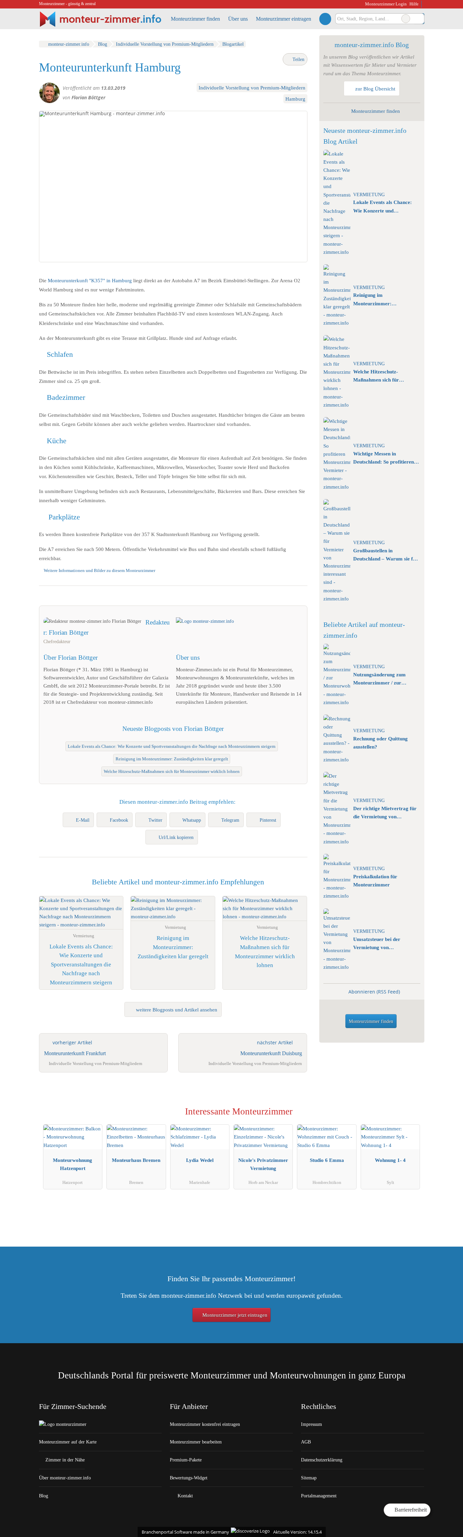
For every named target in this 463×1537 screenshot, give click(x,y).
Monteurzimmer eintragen (283, 19)
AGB (306, 1441)
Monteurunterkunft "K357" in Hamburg (90, 280)
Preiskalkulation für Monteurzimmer (375, 880)
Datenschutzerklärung (321, 1459)
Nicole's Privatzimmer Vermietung (263, 1164)
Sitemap (309, 1477)
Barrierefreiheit (410, 1510)
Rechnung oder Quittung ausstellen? (380, 743)
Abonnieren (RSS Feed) (374, 991)
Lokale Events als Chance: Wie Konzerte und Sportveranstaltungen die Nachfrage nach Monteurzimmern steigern (172, 746)
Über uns (238, 19)
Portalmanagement (319, 1495)
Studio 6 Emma (327, 1160)
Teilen (297, 59)
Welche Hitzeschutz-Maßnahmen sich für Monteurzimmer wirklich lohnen (172, 771)
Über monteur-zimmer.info (65, 1477)
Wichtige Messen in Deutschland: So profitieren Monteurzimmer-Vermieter (383, 458)
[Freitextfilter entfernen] (405, 18)
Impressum (311, 1424)
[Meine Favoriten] (325, 18)
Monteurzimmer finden (195, 19)
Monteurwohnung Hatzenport (72, 1164)
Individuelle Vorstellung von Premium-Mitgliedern (252, 87)
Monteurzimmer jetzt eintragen (234, 1315)
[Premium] (410, 1113)
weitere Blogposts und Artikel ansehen (176, 1009)
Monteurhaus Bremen (136, 1160)
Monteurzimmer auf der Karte (68, 1441)
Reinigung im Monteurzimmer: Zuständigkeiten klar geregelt (172, 759)
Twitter (155, 820)
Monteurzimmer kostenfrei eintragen (205, 1424)
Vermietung (369, 194)
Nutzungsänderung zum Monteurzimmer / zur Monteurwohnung (379, 679)
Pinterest (268, 820)
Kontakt (184, 1495)
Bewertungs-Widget (188, 1477)
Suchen (419, 18)
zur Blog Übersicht (374, 88)
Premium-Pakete (186, 1459)
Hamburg (295, 99)
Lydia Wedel (200, 1160)
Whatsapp (191, 820)
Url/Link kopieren (176, 837)
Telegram (230, 820)
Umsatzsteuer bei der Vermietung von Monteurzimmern (376, 944)
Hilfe (414, 3)
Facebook (119, 820)
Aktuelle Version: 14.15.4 (297, 1532)
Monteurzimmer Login (385, 3)
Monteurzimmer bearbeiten (196, 1441)
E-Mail (82, 820)
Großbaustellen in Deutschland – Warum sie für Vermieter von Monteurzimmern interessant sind (385, 555)
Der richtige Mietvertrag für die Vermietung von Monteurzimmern (385, 813)
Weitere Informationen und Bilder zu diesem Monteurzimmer (99, 570)
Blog (43, 1495)
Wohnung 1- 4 (390, 1160)
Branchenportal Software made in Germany (184, 1532)
